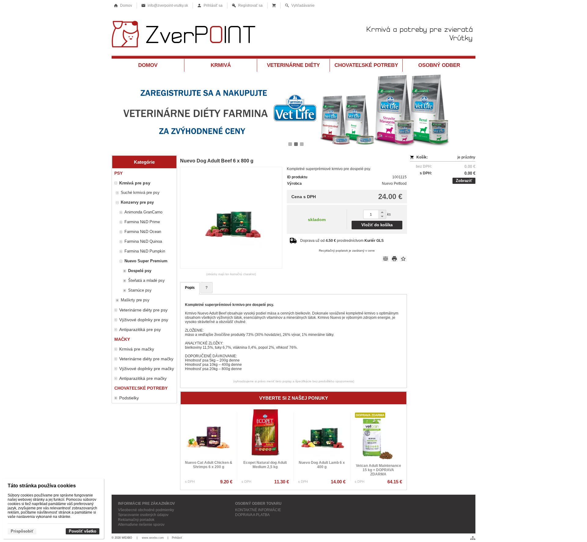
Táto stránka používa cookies (42, 485)
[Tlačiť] (394, 259)
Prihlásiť (177, 537)
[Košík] (274, 5)
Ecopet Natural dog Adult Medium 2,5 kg (265, 464)
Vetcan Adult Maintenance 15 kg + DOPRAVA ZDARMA (378, 470)
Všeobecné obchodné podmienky (146, 510)
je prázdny (466, 157)
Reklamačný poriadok (136, 520)
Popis (190, 288)
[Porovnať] (385, 259)
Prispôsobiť (22, 531)
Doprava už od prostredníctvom (342, 240)
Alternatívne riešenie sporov (141, 524)
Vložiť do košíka (377, 225)
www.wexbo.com (153, 537)
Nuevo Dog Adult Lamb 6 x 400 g (322, 464)
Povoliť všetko (82, 531)
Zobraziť (464, 180)
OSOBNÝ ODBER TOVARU (258, 503)
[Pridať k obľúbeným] (403, 259)
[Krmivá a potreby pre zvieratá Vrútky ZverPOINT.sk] (293, 35)
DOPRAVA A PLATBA (252, 515)
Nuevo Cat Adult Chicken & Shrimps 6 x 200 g (208, 464)
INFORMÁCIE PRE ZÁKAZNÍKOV (146, 503)
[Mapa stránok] (472, 538)
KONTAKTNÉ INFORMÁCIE (258, 510)
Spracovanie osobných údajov (143, 515)
